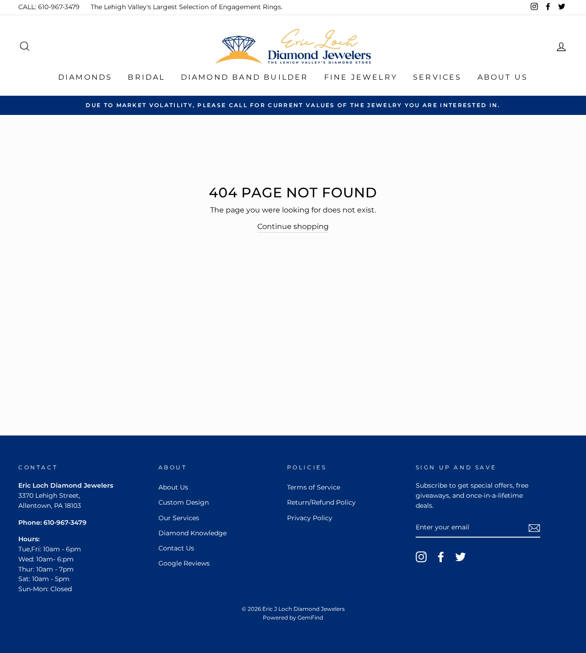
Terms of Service (313, 487)
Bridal (146, 77)
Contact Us (176, 548)
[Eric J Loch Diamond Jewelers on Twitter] (460, 556)
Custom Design (183, 502)
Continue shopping (293, 226)
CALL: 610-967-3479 (49, 7)
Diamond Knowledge (192, 533)
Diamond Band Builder (245, 77)
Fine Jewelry (360, 77)
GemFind (310, 617)
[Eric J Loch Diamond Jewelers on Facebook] (440, 556)
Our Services (178, 518)
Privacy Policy (309, 518)
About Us (502, 77)
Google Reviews (184, 563)
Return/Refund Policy (321, 502)
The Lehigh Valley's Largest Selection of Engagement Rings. (186, 7)
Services (437, 77)
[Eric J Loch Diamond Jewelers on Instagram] (421, 556)
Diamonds (85, 77)
